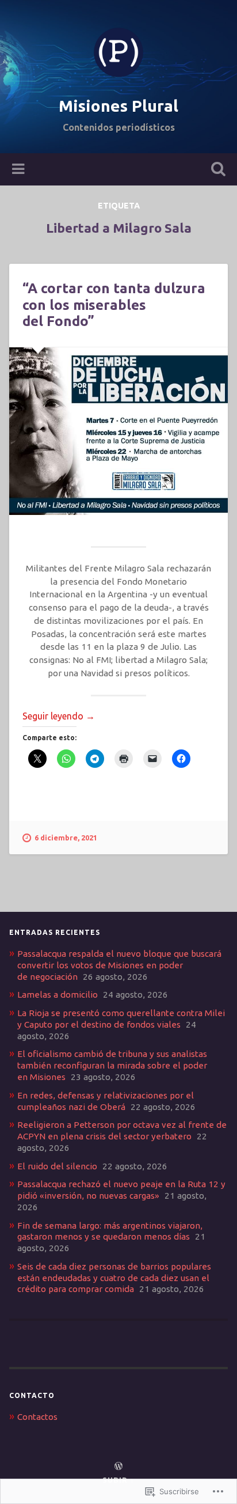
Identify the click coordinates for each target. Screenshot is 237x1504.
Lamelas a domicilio (57, 994)
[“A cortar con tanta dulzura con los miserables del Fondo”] (118, 431)
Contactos (37, 1417)
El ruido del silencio (57, 1166)
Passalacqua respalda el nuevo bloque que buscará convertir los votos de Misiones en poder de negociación (119, 965)
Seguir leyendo (58, 716)
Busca (216, 170)
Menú (19, 169)
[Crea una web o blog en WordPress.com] (118, 1467)
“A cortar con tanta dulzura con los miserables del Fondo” (113, 305)
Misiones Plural (118, 106)
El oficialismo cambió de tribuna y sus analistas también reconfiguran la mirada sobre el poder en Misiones (112, 1065)
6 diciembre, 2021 (66, 838)
